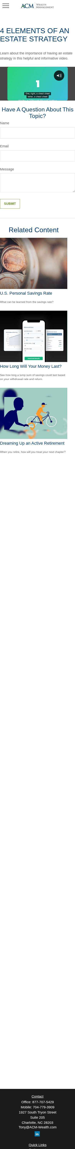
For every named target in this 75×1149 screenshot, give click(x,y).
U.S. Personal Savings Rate (26, 293)
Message (7, 169)
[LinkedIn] (37, 1133)
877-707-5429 (43, 1102)
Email (4, 146)
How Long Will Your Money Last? (31, 366)
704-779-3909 (43, 1107)
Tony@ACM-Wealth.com (38, 1127)
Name (4, 123)
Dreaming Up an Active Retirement (32, 443)
